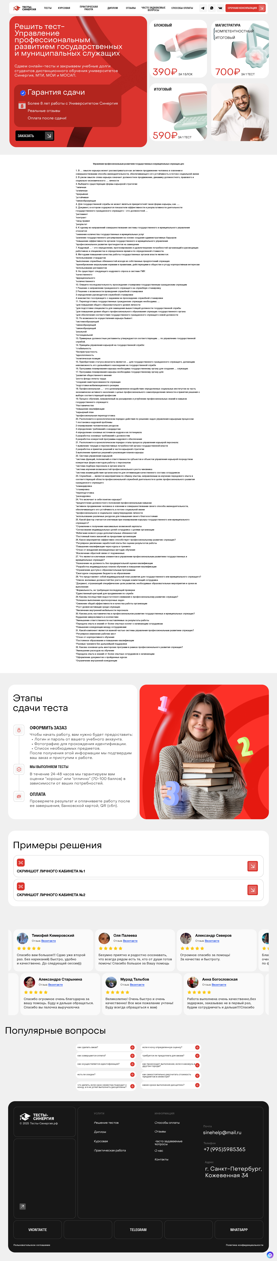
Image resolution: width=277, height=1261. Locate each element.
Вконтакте (48, 941)
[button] (245, 8)
